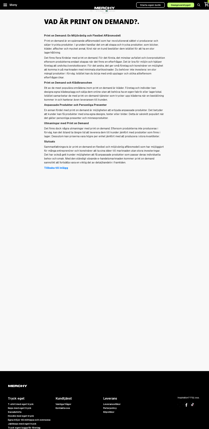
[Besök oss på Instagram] (180, 406)
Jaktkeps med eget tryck (22, 423)
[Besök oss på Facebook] (186, 406)
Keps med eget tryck (19, 408)
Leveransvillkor (112, 404)
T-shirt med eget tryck (21, 404)
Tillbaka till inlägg (56, 168)
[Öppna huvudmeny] (5, 5)
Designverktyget (181, 5)
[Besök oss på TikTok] (192, 406)
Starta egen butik (150, 5)
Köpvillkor (108, 412)
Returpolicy (110, 408)
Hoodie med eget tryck (21, 415)
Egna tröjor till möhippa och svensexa (29, 419)
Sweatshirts (15, 412)
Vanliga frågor (63, 404)
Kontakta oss (63, 408)
